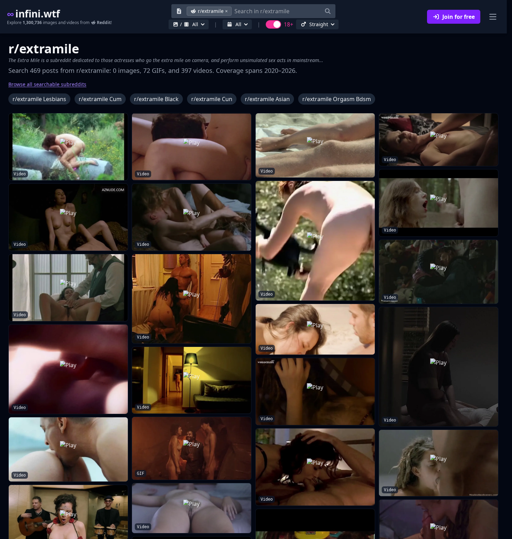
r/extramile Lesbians (39, 99)
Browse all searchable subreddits (47, 84)
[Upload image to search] (179, 11)
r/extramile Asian (267, 99)
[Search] (327, 11)
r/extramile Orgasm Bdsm (336, 99)
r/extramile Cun (211, 99)
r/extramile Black (156, 99)
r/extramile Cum (100, 99)
